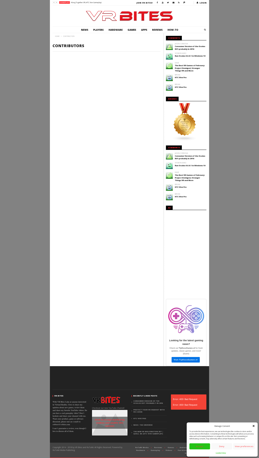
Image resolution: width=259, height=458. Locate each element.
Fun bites (182, 450)
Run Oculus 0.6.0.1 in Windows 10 (190, 56)
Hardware (116, 29)
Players (98, 29)
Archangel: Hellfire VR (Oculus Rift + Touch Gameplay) (91, 2)
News (84, 29)
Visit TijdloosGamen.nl (186, 360)
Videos (169, 450)
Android (183, 447)
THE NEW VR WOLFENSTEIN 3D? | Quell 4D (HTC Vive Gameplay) (148, 433)
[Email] (173, 2)
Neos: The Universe (143, 425)
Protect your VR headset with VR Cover (149, 411)
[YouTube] (162, 2)
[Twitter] (168, 2)
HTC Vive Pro (181, 77)
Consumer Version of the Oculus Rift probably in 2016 (190, 47)
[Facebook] (157, 2)
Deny (221, 446)
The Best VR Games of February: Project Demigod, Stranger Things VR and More (190, 68)
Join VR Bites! (145, 2)
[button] (253, 426)
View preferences (244, 446)
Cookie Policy (221, 453)
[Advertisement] (186, 254)
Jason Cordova (181, 44)
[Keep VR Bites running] (184, 2)
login (203, 2)
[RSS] (179, 2)
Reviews (157, 29)
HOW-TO (173, 29)
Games (132, 29)
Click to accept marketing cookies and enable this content (110, 422)
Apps (144, 29)
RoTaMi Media (142, 447)
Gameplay (64, 2)
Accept (199, 446)
